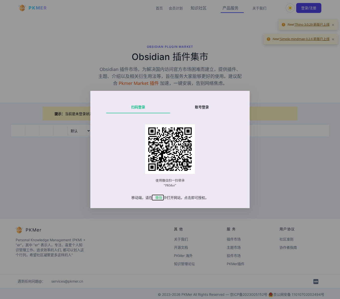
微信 (158, 197)
